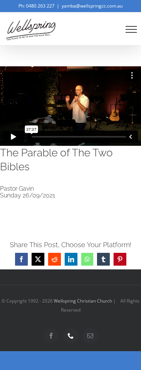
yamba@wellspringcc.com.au (92, 6)
